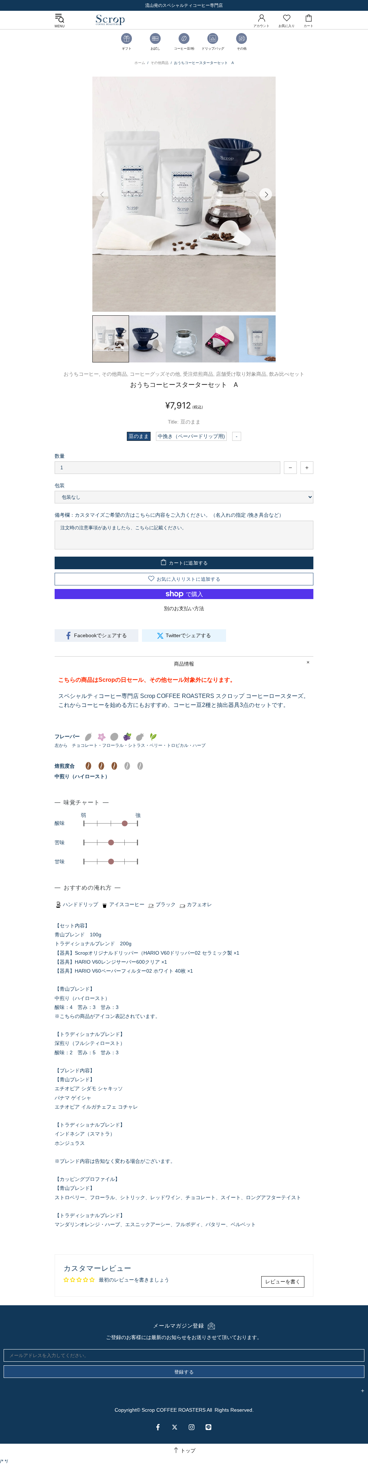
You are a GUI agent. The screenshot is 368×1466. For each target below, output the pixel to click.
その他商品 (160, 63)
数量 (60, 456)
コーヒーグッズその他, (155, 374)
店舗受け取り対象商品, (242, 374)
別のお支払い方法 (184, 608)
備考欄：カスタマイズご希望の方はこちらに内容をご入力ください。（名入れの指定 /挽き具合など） (169, 515)
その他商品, (115, 374)
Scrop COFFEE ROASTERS (110, 20)
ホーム (139, 63)
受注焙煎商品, (199, 374)
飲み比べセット (286, 374)
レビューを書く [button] (282, 1281)
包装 (60, 485)
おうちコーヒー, (82, 374)
